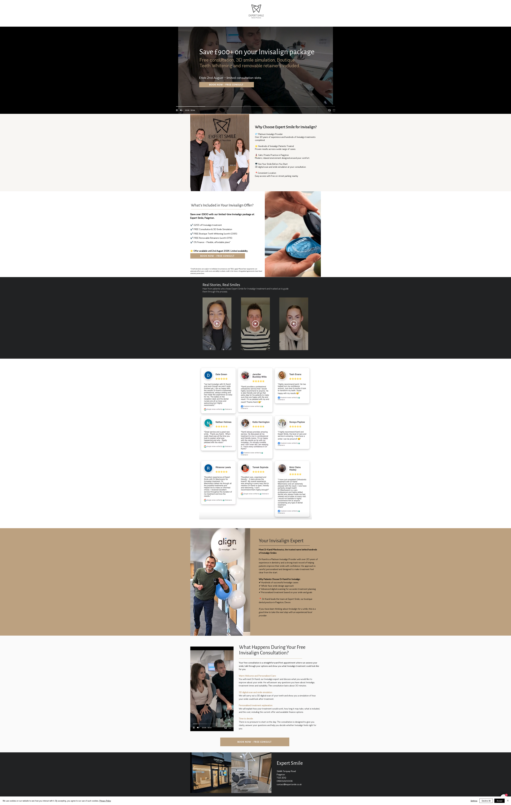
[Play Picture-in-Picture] (329, 110)
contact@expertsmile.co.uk (289, 784)
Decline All (486, 800)
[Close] (507, 801)
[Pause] (177, 110)
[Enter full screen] (334, 110)
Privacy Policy (105, 800)
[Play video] (217, 323)
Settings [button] (474, 800)
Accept (499, 800)
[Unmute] (181, 110)
